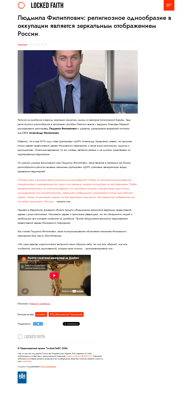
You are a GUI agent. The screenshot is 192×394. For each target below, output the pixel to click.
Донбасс (41, 314)
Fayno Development (48, 366)
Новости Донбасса (39, 303)
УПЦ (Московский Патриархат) (66, 314)
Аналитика (22, 44)
